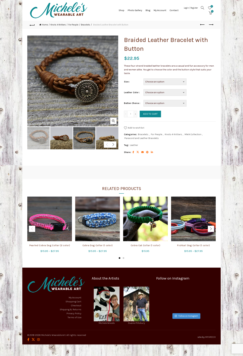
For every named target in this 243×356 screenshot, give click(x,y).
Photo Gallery (135, 10)
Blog (147, 10)
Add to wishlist (136, 127)
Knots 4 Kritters (58, 24)
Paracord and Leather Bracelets (141, 138)
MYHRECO (210, 337)
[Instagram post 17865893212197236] (186, 305)
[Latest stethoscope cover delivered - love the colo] (165, 293)
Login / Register (191, 8)
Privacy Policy (73, 313)
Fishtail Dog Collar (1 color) (193, 245)
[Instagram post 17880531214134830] (206, 305)
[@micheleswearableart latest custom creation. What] (206, 293)
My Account (160, 10)
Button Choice (131, 103)
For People (73, 24)
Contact (174, 10)
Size (126, 81)
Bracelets (85, 24)
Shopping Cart (73, 301)
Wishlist (211, 6)
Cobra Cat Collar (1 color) (145, 245)
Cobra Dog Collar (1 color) (97, 245)
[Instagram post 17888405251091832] (165, 305)
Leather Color (131, 92)
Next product (211, 24)
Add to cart (150, 113)
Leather (134, 145)
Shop (121, 10)
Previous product (202, 24)
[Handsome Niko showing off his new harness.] (186, 293)
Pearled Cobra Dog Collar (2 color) (49, 245)
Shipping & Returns (70, 309)
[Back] (32, 24)
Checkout (76, 305)
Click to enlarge (113, 121)
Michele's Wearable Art (53, 335)
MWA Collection (192, 134)
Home (45, 24)
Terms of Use (74, 317)
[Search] (202, 7)
